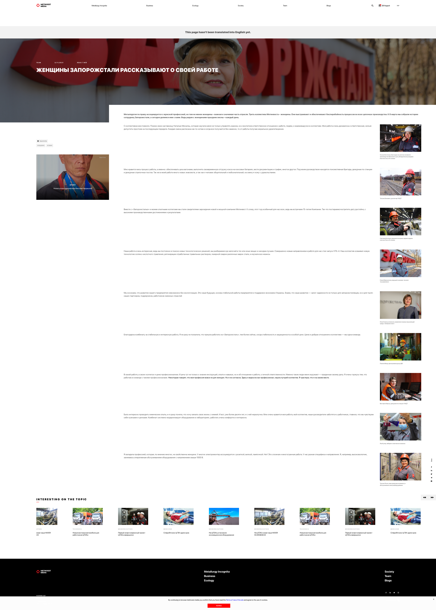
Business (149, 6)
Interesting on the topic (61, 499)
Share (431, 460)
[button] (424, 497)
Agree (219, 606)
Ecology (195, 6)
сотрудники (40, 145)
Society (241, 6)
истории (49, 145)
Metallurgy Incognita (99, 6)
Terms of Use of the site (235, 600)
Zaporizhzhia (43, 141)
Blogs (329, 6)
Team (285, 6)
